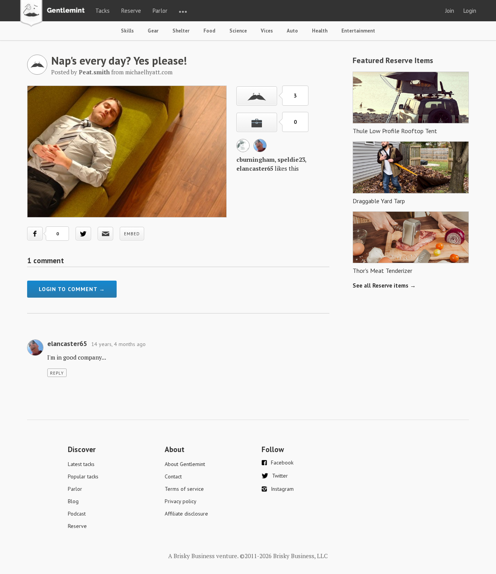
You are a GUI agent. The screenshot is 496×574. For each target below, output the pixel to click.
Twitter (280, 475)
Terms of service (184, 488)
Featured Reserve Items (393, 60)
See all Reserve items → (384, 285)
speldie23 (291, 159)
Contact (173, 476)
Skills (127, 30)
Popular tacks (83, 476)
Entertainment (358, 30)
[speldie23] (243, 150)
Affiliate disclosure (186, 513)
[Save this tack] (256, 122)
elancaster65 (254, 168)
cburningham (255, 159)
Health (319, 30)
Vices (267, 30)
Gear (153, 30)
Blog (73, 501)
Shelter (180, 30)
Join (449, 10)
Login (469, 10)
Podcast (77, 513)
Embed (132, 233)
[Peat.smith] (37, 72)
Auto (292, 30)
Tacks (102, 10)
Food (209, 30)
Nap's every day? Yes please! (119, 60)
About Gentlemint (185, 464)
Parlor (160, 10)
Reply (57, 373)
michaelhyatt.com (148, 72)
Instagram (282, 489)
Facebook (282, 462)
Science (238, 30)
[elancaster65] (260, 150)
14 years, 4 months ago (118, 344)
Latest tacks (81, 464)
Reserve (131, 10)
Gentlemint (54, 14)
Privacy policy (180, 501)
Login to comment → (72, 289)
